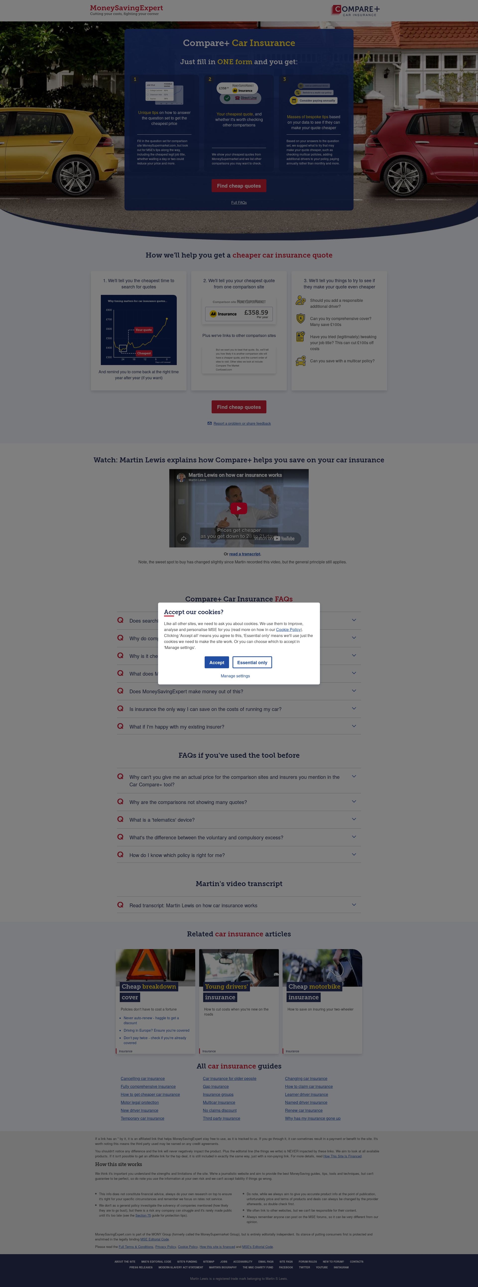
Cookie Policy (288, 629)
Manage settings (235, 676)
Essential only (252, 662)
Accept (216, 662)
